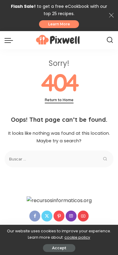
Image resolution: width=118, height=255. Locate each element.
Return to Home (59, 100)
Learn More (59, 24)
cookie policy (77, 237)
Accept (59, 248)
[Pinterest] (59, 216)
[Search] (109, 40)
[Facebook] (34, 216)
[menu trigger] (10, 40)
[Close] (111, 15)
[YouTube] (83, 216)
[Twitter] (46, 216)
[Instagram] (71, 216)
